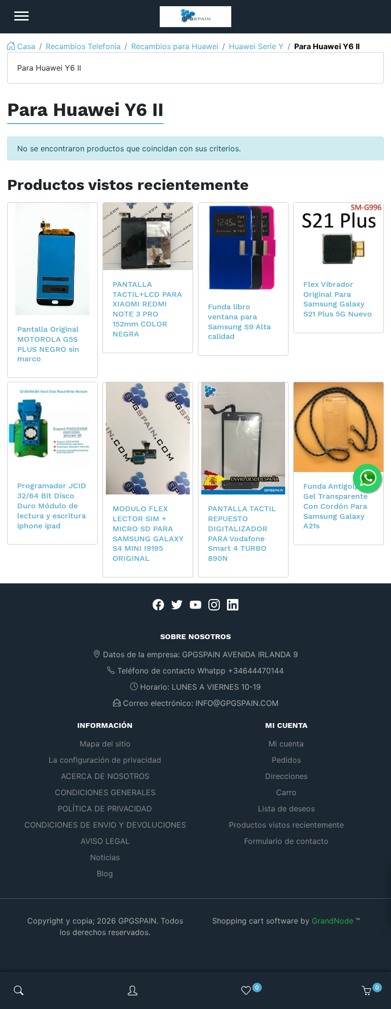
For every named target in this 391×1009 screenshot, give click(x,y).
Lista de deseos (286, 808)
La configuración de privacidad (105, 760)
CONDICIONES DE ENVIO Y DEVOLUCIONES (105, 825)
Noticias (105, 857)
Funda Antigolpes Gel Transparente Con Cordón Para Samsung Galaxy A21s (335, 506)
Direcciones (286, 776)
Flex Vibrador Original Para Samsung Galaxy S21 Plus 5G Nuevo (337, 299)
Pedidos (286, 760)
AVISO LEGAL (105, 841)
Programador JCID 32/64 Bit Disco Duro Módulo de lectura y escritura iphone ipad (51, 505)
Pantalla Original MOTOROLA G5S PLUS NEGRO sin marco (48, 344)
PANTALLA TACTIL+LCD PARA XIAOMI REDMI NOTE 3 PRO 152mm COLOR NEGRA (147, 309)
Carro (286, 792)
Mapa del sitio (105, 743)
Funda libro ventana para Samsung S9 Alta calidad (239, 321)
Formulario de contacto (286, 841)
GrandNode (332, 920)
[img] (18, 990)
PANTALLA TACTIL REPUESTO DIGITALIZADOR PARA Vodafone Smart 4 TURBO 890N (242, 533)
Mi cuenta (286, 743)
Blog (105, 873)
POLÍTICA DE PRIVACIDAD (105, 808)
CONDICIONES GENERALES (105, 792)
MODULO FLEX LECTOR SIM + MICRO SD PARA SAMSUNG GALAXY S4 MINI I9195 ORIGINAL (148, 533)
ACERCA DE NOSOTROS (105, 776)
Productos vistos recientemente (286, 825)
